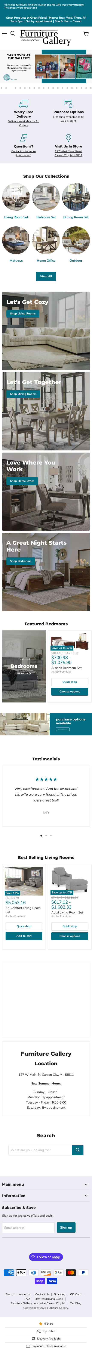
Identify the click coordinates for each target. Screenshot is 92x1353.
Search (10, 1294)
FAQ (27, 1299)
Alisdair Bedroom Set (66, 668)
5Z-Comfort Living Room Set (23, 910)
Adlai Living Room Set (67, 912)
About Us (25, 1294)
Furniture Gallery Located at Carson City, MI (38, 1303)
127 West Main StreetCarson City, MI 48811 (68, 153)
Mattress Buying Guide (48, 1299)
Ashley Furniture (61, 671)
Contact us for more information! (23, 153)
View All (46, 276)
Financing (59, 1294)
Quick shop (69, 682)
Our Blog (75, 1303)
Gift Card (76, 1294)
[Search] (77, 1150)
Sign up (66, 1227)
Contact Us (42, 1294)
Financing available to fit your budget (68, 119)
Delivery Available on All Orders (23, 123)
